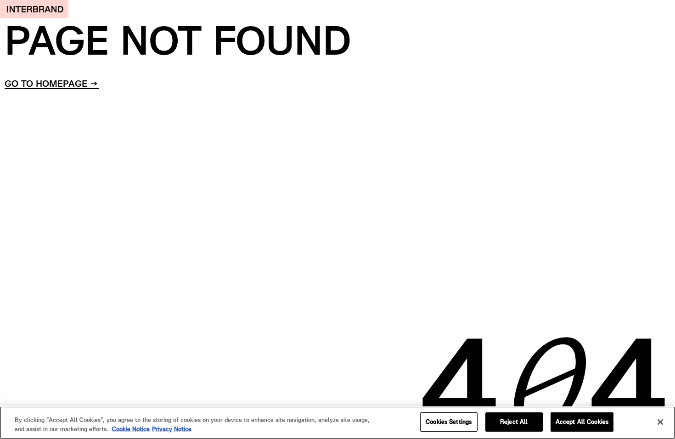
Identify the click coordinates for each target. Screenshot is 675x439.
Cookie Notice (131, 429)
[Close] (660, 422)
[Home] (34, 9)
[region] (337, 422)
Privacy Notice (171, 429)
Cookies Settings (449, 421)
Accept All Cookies (582, 421)
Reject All (514, 421)
